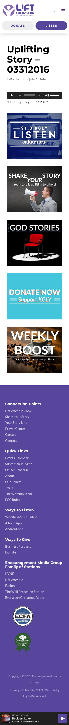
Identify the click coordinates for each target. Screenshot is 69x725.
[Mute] (47, 95)
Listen (51, 25)
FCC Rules (12, 500)
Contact (11, 440)
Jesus (9, 488)
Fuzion (10, 585)
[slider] (55, 95)
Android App (14, 529)
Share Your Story (17, 417)
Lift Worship (14, 580)
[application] (34, 95)
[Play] (12, 95)
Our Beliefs (13, 482)
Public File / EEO (33, 690)
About (9, 476)
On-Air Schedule (17, 470)
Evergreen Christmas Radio (24, 597)
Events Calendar (17, 458)
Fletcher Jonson (19, 79)
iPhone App (13, 523)
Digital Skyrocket (34, 696)
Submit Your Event (18, 464)
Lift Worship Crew (18, 411)
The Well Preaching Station (24, 592)
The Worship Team (18, 494)
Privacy (15, 690)
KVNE (9, 574)
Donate (17, 25)
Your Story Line (16, 422)
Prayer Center (15, 429)
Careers (10, 434)
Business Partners (18, 546)
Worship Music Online (21, 517)
